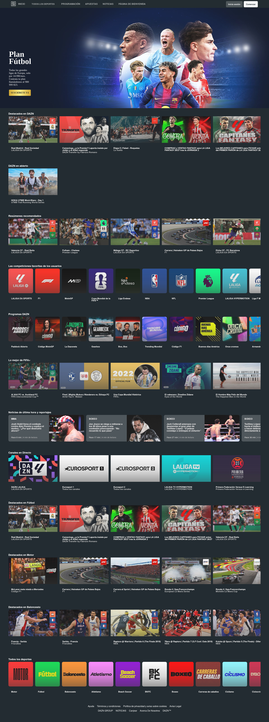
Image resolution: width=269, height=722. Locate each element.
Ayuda (91, 706)
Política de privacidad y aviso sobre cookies (145, 706)
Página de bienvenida (132, 4)
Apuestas (91, 4)
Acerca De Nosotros (150, 710)
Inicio (21, 4)
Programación (70, 4)
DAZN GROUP (105, 710)
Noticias (108, 4)
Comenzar (251, 4)
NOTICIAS (121, 710)
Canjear (133, 710)
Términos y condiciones (108, 706)
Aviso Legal (175, 706)
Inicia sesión (234, 4)
